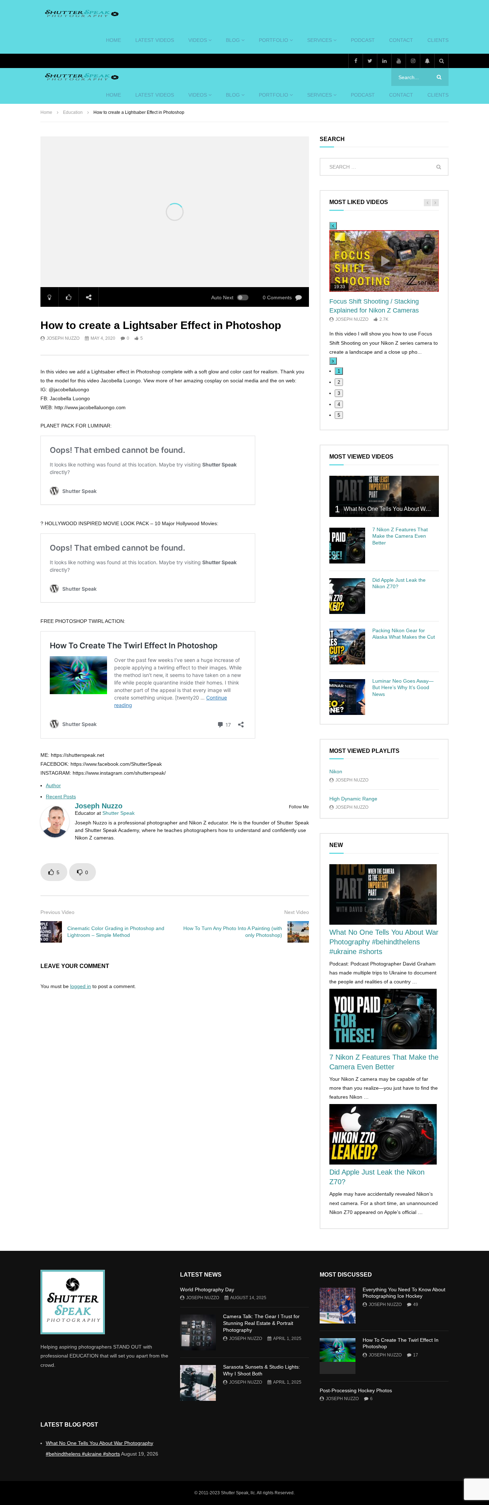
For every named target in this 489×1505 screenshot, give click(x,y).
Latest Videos (154, 40)
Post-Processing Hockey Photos (356, 1390)
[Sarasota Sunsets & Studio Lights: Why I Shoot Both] (198, 1383)
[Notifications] (427, 61)
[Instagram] (413, 61)
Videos (197, 40)
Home (46, 112)
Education (73, 112)
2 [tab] (339, 382)
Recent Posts (61, 796)
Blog (233, 40)
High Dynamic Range (353, 799)
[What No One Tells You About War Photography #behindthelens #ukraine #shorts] (384, 496)
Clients (438, 40)
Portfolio (273, 40)
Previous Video (57, 912)
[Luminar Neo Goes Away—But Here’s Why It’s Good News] (347, 697)
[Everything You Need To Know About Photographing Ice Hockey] (337, 1305)
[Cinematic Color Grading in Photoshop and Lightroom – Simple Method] (51, 932)
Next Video (296, 912)
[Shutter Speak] (80, 13)
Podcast (363, 40)
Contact (401, 40)
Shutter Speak (118, 813)
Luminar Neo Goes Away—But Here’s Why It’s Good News (403, 687)
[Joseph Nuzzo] (54, 835)
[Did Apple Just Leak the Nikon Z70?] (347, 596)
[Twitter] (370, 61)
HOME (113, 40)
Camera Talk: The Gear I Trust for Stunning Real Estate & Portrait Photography (261, 1323)
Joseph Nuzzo (63, 338)
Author (53, 785)
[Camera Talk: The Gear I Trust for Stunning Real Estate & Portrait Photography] (198, 1332)
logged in (80, 986)
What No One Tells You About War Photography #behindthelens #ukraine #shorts (384, 941)
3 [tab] (339, 393)
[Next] (333, 361)
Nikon (335, 771)
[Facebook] (355, 61)
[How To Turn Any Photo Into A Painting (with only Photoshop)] (298, 932)
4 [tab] (339, 404)
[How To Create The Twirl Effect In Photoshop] (337, 1356)
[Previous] (333, 225)
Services (319, 40)
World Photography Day (207, 1289)
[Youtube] (398, 61)
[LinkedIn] (384, 61)
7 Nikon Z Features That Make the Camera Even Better (400, 536)
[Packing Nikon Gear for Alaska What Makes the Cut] (347, 646)
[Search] (441, 61)
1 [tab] (339, 371)
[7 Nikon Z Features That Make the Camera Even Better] (347, 545)
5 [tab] (339, 415)
